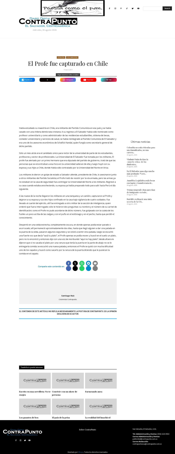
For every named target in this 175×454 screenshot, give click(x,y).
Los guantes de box (28, 418)
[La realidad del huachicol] (101, 407)
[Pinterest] (121, 8)
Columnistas (72, 57)
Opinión (61, 57)
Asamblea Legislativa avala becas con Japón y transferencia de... (141, 181)
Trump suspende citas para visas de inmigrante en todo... (141, 191)
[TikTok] (127, 8)
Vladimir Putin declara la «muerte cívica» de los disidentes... (137, 162)
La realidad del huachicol (97, 418)
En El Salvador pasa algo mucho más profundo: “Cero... (140, 172)
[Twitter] (132, 8)
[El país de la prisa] (68, 407)
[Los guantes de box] (35, 407)
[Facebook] (109, 8)
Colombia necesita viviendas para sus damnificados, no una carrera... (141, 150)
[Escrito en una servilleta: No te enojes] (35, 381)
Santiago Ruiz (67, 295)
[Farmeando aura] (101, 381)
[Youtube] (138, 8)
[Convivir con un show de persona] (68, 381)
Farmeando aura (93, 392)
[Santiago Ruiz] (68, 286)
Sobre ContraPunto (87, 430)
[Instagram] (115, 8)
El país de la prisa (61, 418)
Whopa (80, 452)
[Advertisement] (68, 102)
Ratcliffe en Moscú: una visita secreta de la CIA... (139, 200)
